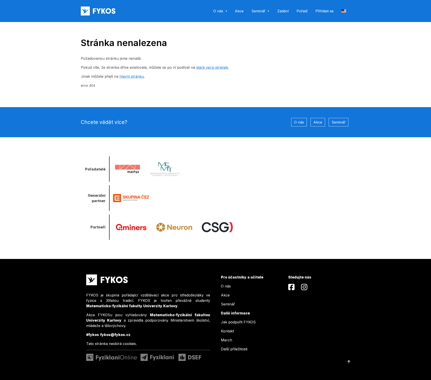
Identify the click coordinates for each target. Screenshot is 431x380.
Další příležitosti (234, 349)
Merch (226, 340)
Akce (317, 122)
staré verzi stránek (212, 67)
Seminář (338, 122)
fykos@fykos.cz (115, 334)
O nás (299, 122)
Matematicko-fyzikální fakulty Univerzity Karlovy (132, 306)
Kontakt (227, 331)
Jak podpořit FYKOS (238, 322)
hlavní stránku (131, 76)
